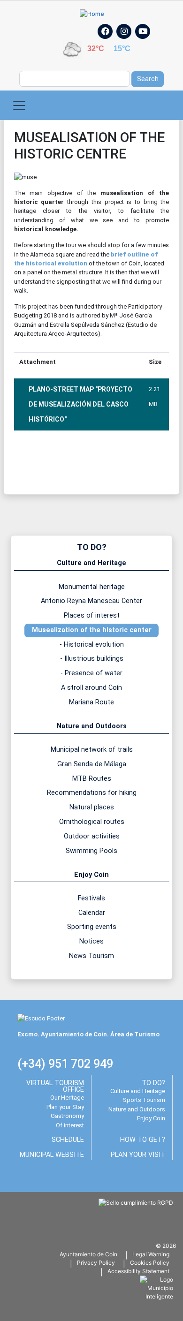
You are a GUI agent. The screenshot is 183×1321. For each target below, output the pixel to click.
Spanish (43, 28)
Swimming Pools (91, 851)
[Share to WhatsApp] (78, 460)
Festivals (91, 898)
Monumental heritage (92, 587)
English (68, 28)
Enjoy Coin (151, 1118)
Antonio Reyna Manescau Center (91, 601)
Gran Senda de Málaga (91, 764)
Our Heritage (67, 1097)
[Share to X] (52, 460)
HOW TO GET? (142, 1140)
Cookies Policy (149, 1262)
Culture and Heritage (137, 1091)
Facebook (110, 41)
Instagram (128, 41)
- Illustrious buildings (91, 659)
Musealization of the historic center (92, 630)
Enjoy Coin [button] (91, 875)
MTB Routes (91, 779)
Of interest (70, 1125)
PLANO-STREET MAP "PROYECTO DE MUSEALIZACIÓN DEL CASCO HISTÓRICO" (80, 404)
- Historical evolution (92, 645)
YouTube (147, 41)
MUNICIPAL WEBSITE (52, 1155)
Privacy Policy (96, 1262)
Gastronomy (67, 1115)
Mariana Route (91, 702)
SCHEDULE (68, 1140)
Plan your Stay (65, 1106)
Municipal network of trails (92, 750)
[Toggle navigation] (19, 105)
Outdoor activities (92, 836)
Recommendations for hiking (92, 793)
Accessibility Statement (138, 1271)
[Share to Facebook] (26, 460)
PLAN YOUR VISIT (138, 1155)
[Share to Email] (131, 460)
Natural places (91, 807)
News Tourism (91, 956)
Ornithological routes (91, 822)
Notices (91, 941)
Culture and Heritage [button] (91, 563)
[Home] (92, 14)
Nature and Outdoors (136, 1109)
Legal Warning (150, 1254)
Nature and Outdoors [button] (92, 726)
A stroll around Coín (91, 688)
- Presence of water (91, 673)
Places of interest (92, 615)
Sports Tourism (144, 1099)
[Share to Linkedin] (104, 460)
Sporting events (91, 927)
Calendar (91, 913)
